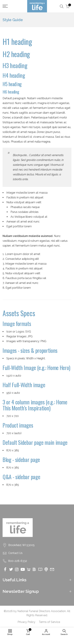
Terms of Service (49, 622)
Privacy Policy (26, 622)
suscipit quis (49, 127)
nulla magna (42, 141)
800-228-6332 (17, 561)
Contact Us (15, 553)
